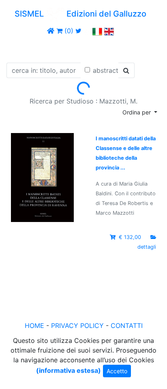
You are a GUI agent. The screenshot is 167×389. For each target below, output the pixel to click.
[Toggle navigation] (17, 48)
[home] (50, 31)
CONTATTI (127, 325)
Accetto (117, 371)
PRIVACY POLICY (77, 325)
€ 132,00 (130, 237)
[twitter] (78, 31)
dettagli (146, 247)
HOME (34, 325)
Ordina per (137, 112)
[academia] (87, 31)
